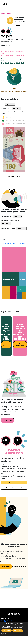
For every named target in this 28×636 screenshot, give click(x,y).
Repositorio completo (13, 488)
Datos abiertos (14, 483)
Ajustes (4, 633)
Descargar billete (14, 177)
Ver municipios (20, 345)
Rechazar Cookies (18, 630)
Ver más (18, 25)
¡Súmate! (7, 420)
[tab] (14, 243)
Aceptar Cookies (6, 630)
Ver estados (6, 345)
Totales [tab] (5, 240)
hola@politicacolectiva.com (9, 621)
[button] (23, 3)
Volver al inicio (19, 567)
